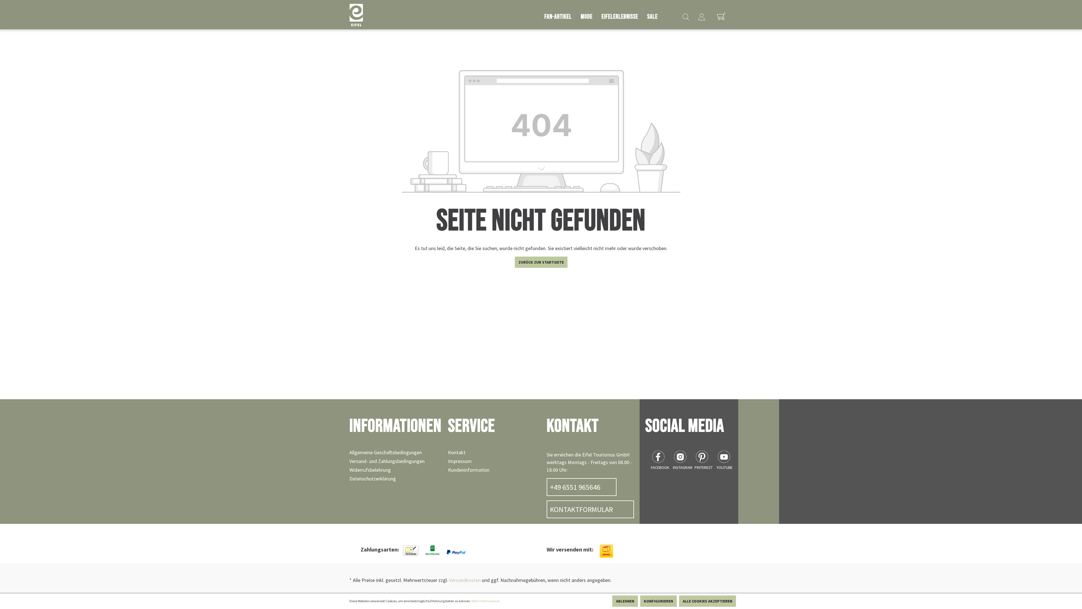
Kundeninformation (468, 470)
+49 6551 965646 (575, 487)
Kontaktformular (581, 509)
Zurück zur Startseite (541, 262)
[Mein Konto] (701, 14)
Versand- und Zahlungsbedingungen (387, 461)
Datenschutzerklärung (372, 478)
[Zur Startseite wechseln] (356, 15)
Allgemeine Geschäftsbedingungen (385, 452)
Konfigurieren (658, 601)
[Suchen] (686, 14)
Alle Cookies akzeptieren (707, 601)
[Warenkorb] (721, 13)
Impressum (460, 461)
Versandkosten (465, 580)
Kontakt (456, 452)
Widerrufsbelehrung (370, 470)
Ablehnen (625, 601)
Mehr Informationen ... (487, 601)
